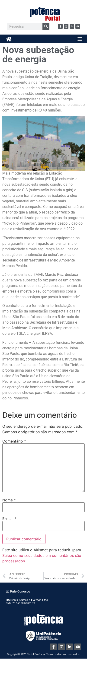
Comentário (14, 441)
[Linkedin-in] (72, 26)
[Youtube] (77, 26)
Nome (9, 500)
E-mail (9, 518)
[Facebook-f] (60, 26)
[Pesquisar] (45, 26)
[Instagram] (66, 26)
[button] (80, 38)
